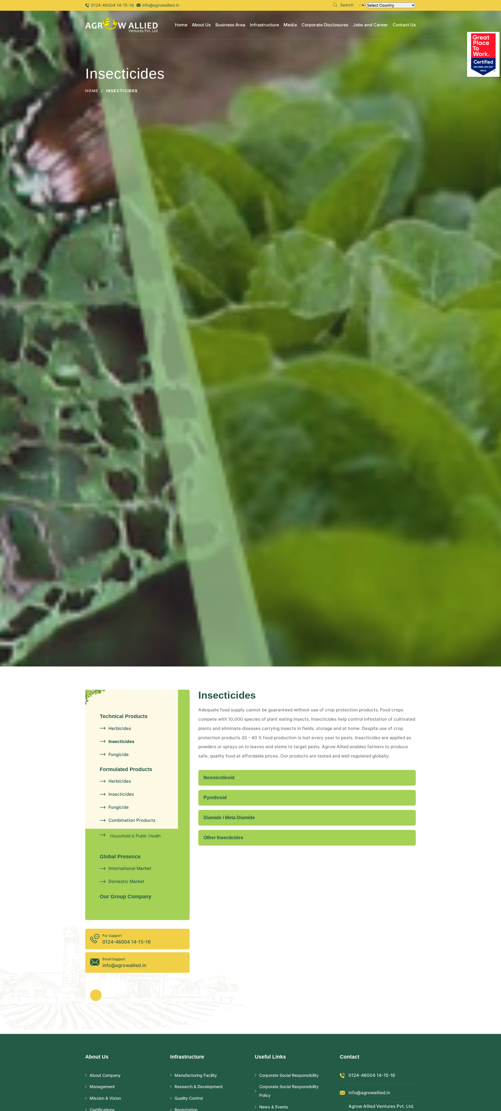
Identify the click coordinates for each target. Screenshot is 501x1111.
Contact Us (404, 25)
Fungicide (118, 754)
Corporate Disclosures (325, 25)
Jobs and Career (370, 25)
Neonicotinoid (219, 777)
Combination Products (131, 820)
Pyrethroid (215, 797)
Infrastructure (264, 25)
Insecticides (121, 741)
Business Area (230, 25)
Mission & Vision (105, 1098)
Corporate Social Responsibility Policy (289, 1091)
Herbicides (119, 728)
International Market (129, 868)
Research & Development (199, 1086)
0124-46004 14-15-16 (112, 5)
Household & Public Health (135, 835)
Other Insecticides (223, 837)
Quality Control (189, 1098)
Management (102, 1086)
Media (290, 25)
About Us (201, 25)
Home (181, 25)
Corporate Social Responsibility (289, 1075)
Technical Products (124, 716)
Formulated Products (126, 769)
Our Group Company (125, 896)
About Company (105, 1075)
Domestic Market (126, 881)
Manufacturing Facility (196, 1075)
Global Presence (120, 856)
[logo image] (121, 24)
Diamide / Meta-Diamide (229, 817)
